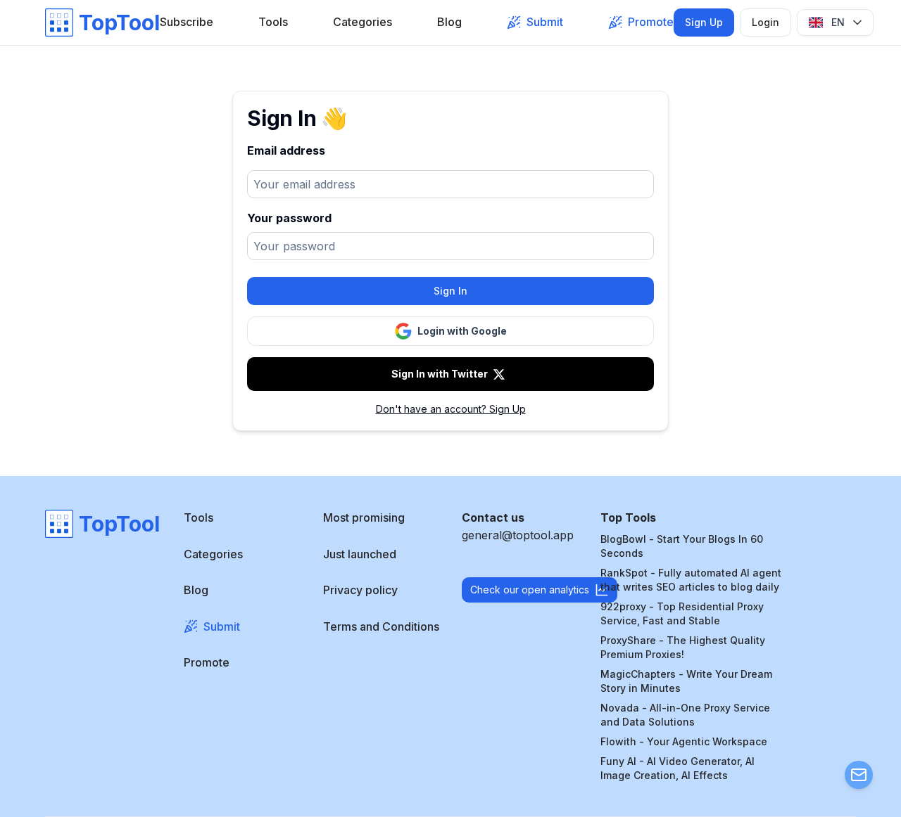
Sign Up (704, 22)
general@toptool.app (518, 535)
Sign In (450, 291)
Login (765, 22)
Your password (289, 218)
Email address (286, 150)
